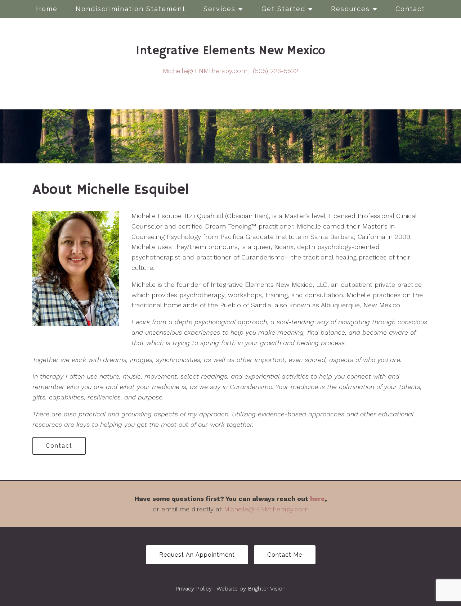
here (317, 498)
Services (219, 9)
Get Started (283, 9)
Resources (350, 9)
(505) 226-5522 (275, 70)
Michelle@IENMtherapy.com (205, 70)
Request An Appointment (197, 554)
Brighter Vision (267, 588)
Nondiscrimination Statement (130, 9)
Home (47, 9)
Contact (410, 9)
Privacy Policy (193, 588)
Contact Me (284, 554)
